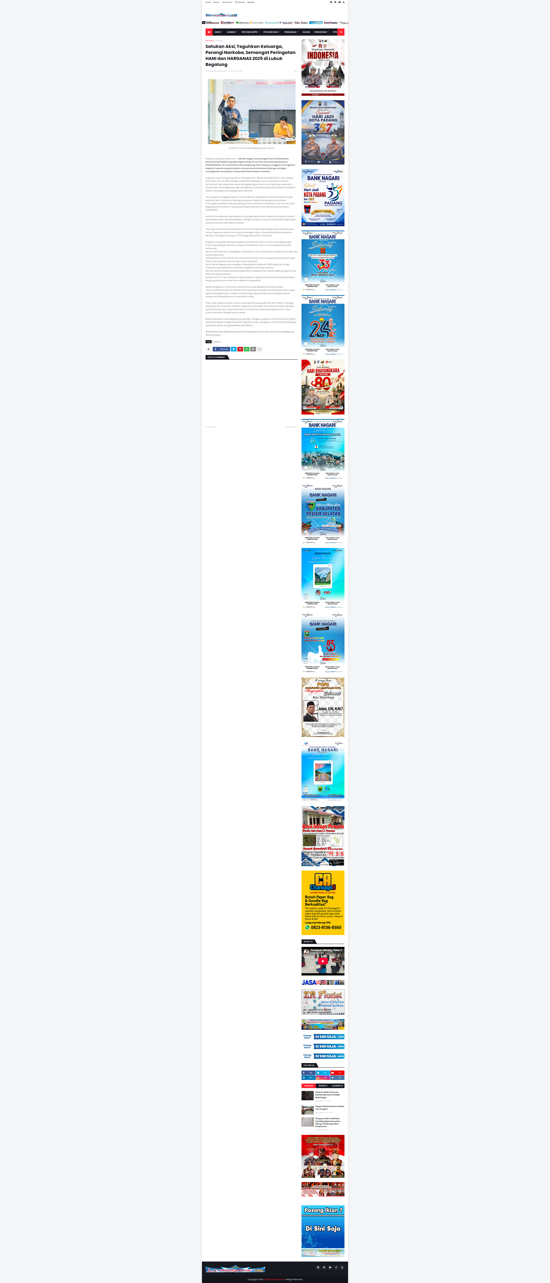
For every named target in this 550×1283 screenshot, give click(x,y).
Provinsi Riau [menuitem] (270, 32)
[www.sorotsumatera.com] (344, 23)
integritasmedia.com (274, 1279)
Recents (323, 1085)
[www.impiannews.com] (212, 23)
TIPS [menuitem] (335, 32)
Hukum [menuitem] (306, 32)
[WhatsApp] (247, 349)
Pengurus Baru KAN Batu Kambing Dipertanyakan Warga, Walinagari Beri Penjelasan (327, 1122)
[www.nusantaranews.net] (285, 23)
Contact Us (227, 2)
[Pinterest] (240, 349)
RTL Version (240, 2)
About (216, 2)
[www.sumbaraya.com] (226, 23)
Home (208, 2)
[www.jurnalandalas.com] (271, 23)
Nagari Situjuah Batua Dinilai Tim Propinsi (329, 1107)
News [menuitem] (218, 32)
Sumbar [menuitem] (231, 32)
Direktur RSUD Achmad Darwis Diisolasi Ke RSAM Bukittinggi (327, 1095)
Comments (337, 1085)
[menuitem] (209, 32)
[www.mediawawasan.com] (256, 23)
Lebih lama (291, 427)
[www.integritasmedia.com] (330, 23)
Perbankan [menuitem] (290, 32)
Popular (309, 1085)
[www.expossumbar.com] (315, 23)
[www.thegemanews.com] (300, 23)
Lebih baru (212, 427)
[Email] (253, 349)
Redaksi (251, 2)
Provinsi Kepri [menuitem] (249, 32)
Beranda (210, 40)
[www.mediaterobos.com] (241, 23)
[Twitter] (234, 349)
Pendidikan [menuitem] (320, 32)
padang (219, 40)
